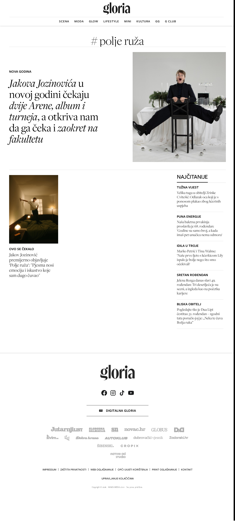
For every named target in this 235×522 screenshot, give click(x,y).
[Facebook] (104, 393)
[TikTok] (122, 393)
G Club (170, 21)
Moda (79, 21)
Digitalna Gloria (121, 410)
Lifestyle (111, 21)
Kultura (143, 21)
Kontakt (187, 470)
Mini (127, 21)
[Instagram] (113, 393)
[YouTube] (131, 393)
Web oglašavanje (102, 470)
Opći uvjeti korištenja (133, 470)
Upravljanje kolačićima (118, 478)
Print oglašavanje (164, 470)
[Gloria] (116, 8)
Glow (93, 21)
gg (157, 21)
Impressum (49, 470)
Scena (64, 21)
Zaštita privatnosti (73, 470)
